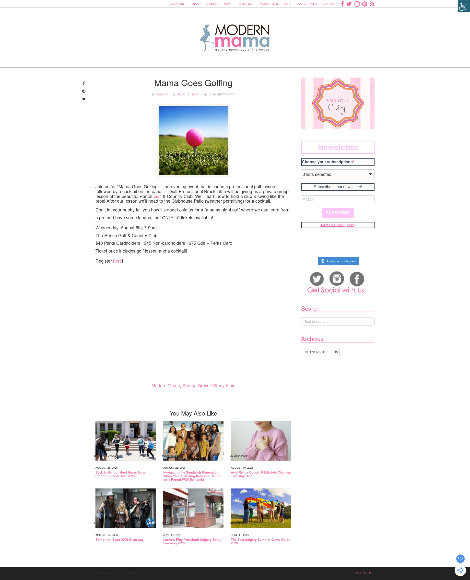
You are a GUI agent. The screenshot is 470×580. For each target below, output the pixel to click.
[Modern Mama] (235, 34)
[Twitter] (349, 3)
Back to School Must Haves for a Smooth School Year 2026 (120, 474)
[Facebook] (342, 3)
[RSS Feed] (372, 3)
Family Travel (269, 3)
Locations (177, 3)
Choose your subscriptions (327, 162)
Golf (157, 196)
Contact (328, 3)
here (117, 260)
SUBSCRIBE (338, 213)
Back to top (365, 573)
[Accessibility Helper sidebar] (464, 6)
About (196, 3)
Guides (211, 3)
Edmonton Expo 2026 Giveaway (119, 539)
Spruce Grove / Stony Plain (208, 385)
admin (162, 94)
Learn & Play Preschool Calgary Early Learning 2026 (191, 541)
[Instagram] (357, 3)
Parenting (245, 3)
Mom (227, 3)
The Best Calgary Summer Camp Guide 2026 (260, 541)
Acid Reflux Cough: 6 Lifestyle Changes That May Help (261, 474)
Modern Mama (166, 385)
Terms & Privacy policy (337, 225)
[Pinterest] (364, 3)
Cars (287, 3)
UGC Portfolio (307, 3)
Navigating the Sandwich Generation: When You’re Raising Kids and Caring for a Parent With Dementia (192, 476)
